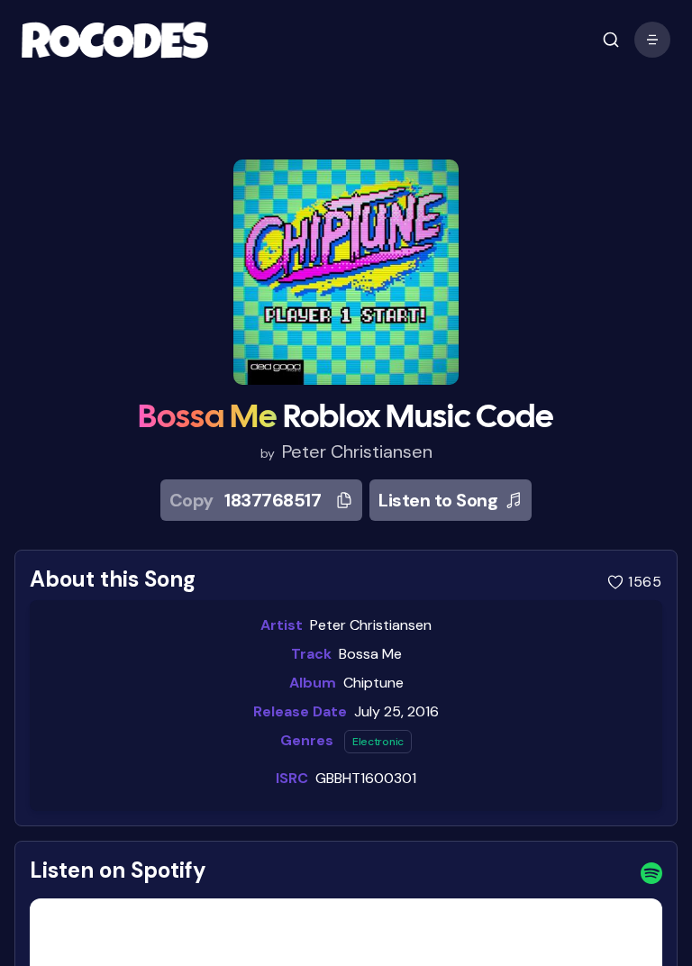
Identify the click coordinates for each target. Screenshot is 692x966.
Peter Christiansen (357, 451)
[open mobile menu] (611, 40)
